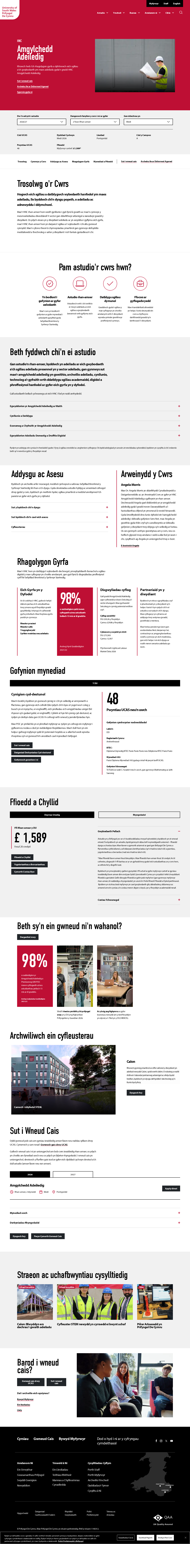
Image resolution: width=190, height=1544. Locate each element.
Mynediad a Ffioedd (103, 161)
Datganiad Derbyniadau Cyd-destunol (32, 752)
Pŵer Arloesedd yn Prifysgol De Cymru (149, 1325)
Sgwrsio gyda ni (24, 92)
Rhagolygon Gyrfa (80, 161)
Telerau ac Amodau (111, 1513)
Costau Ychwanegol (108, 899)
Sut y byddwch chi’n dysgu (25, 507)
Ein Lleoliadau (60, 1469)
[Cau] (185, 1538)
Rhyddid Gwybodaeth (71, 1513)
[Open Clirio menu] (170, 12)
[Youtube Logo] (171, 1441)
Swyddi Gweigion (27, 1480)
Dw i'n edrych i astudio (28, 116)
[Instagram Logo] (161, 1441)
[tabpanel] (95, 400)
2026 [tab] (30, 1174)
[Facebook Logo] (156, 1441)
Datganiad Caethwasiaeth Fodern (45, 1513)
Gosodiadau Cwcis (126, 1537)
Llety (19, 1410)
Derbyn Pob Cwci (165, 1537)
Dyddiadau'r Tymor (98, 1485)
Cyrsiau (22, 1438)
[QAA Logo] (148, 1520)
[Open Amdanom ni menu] (153, 12)
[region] (95, 1538)
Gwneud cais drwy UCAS (31, 1382)
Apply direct (171, 1188)
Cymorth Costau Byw (24, 871)
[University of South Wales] (9, 9)
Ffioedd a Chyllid (22, 857)
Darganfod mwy (28, 937)
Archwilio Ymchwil (98, 1480)
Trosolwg (22, 161)
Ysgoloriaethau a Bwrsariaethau (29, 864)
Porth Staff (94, 1469)
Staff (166, 3)
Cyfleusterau (18, 527)
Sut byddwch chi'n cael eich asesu (29, 517)
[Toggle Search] (181, 12)
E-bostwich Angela (130, 545)
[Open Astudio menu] (103, 12)
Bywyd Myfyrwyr (25, 1399)
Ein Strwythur (24, 1469)
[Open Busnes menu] (135, 12)
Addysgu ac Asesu (59, 161)
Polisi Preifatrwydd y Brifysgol (70, 1541)
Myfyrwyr (154, 3)
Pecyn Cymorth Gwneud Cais (48, 1236)
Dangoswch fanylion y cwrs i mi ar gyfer (89, 116)
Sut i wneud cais (25, 80)
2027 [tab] (73, 1174)
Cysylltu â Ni (94, 1490)
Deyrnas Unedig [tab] (52, 814)
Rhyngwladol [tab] (139, 814)
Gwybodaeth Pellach (109, 831)
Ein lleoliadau (23, 1404)
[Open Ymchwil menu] (119, 12)
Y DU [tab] (95, 683)
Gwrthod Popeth (145, 1537)
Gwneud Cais (44, 1438)
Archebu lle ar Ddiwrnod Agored (33, 86)
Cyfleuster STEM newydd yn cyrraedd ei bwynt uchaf (91, 1324)
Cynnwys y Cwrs (38, 161)
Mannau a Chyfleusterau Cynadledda (66, 1482)
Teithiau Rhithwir (61, 1475)
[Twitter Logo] (166, 1441)
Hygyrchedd (22, 1513)
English (176, 3)
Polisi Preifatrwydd (92, 1513)
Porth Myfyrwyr (96, 1475)
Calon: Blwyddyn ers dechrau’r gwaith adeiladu (34, 1325)
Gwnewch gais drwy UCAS (54, 1144)
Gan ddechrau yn (132, 116)
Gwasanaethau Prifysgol (30, 1475)
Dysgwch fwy (136, 1092)
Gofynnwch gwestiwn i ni (26, 759)
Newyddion (23, 1485)
